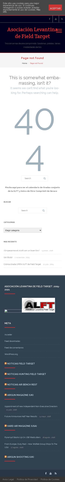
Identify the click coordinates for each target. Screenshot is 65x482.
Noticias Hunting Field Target (26, 374)
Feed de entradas (12, 341)
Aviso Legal (8, 479)
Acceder (8, 334)
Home (24, 63)
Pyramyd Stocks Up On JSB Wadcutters (22, 437)
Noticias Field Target (21, 363)
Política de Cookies (50, 479)
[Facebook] (50, 19)
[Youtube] (56, 19)
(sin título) (8, 257)
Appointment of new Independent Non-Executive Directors (31, 406)
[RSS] (62, 19)
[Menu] (59, 29)
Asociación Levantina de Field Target (32, 33)
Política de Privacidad (27, 479)
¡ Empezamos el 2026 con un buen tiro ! (21, 250)
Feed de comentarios (14, 348)
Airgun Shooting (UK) (20, 457)
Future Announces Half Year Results (21, 416)
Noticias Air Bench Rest (22, 384)
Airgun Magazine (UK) (20, 395)
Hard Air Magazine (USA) (22, 426)
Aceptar (55, 8)
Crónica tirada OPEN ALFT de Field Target (22, 264)
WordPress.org (11, 354)
